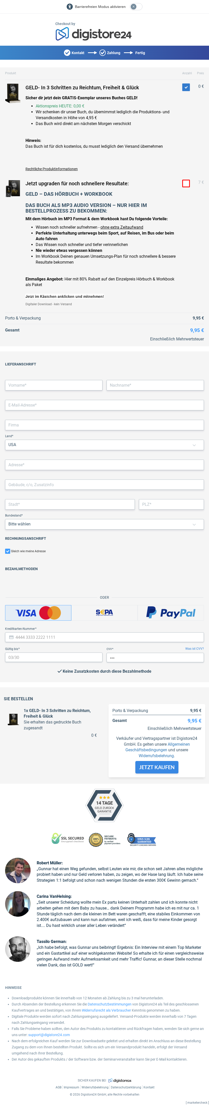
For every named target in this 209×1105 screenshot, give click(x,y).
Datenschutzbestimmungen (110, 1004)
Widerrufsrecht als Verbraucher (106, 1010)
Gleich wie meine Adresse (28, 551)
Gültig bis (12, 649)
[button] (194, 445)
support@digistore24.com (49, 1035)
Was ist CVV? (194, 648)
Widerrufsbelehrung (156, 755)
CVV (110, 649)
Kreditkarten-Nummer (20, 629)
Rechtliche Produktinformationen (51, 169)
